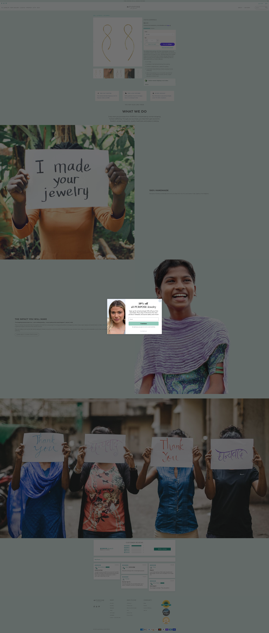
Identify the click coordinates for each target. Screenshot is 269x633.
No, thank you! (143, 331)
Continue (143, 323)
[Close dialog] (160, 300)
